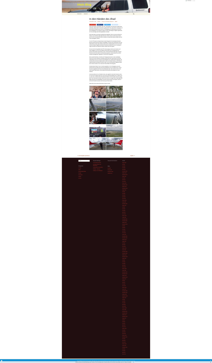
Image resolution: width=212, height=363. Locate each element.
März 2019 (124, 285)
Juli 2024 (123, 191)
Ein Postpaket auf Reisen (83, 155)
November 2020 (124, 253)
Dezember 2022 (124, 219)
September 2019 (124, 277)
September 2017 (124, 316)
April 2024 (123, 196)
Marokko (79, 173)
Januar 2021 (124, 249)
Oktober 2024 (124, 186)
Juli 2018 (123, 299)
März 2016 (124, 333)
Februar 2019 (124, 287)
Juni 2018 (123, 301)
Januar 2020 (124, 270)
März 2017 (124, 326)
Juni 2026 (123, 166)
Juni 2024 (123, 193)
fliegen (111, 21)
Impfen (132, 155)
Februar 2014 (124, 343)
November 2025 (124, 171)
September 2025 (124, 174)
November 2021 (124, 237)
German (189, 0)
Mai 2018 (123, 302)
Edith (116, 21)
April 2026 (123, 169)
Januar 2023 (124, 217)
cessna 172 (104, 21)
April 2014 (123, 340)
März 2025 (124, 181)
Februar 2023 (124, 215)
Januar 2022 (124, 234)
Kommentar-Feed (110, 171)
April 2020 (123, 265)
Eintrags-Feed (110, 169)
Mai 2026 (123, 167)
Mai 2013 (123, 350)
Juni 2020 (123, 261)
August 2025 (124, 176)
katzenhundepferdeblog (82, 171)
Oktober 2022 (124, 222)
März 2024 (124, 198)
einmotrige (108, 21)
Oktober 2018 (124, 294)
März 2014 (124, 342)
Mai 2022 (123, 229)
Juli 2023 (123, 207)
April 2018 (123, 304)
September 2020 (124, 256)
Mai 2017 (123, 323)
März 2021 (124, 246)
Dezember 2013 (124, 347)
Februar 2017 (124, 328)
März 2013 (124, 354)
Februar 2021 (124, 248)
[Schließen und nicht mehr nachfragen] (210, 361)
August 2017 (124, 318)
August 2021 (124, 241)
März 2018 (124, 306)
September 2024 (124, 188)
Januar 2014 (124, 345)
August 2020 (124, 258)
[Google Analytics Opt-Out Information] (1, 361)
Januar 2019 (124, 289)
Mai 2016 (123, 330)
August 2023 (124, 205)
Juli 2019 (123, 280)
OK (133, 362)
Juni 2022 (123, 227)
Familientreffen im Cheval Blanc (98, 167)
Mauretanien (80, 174)
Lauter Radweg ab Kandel (97, 162)
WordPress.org (110, 173)
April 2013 (123, 352)
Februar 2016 (124, 335)
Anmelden (109, 168)
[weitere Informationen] (119, 25)
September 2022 (124, 224)
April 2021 (123, 244)
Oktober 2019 (124, 275)
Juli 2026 (123, 164)
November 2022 (124, 220)
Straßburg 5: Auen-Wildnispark (97, 170)
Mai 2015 (123, 338)
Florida (99, 21)
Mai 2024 (123, 195)
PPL (113, 21)
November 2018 (124, 292)
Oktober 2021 (124, 239)
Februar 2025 (124, 183)
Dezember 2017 (124, 311)
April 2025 (123, 179)
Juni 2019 (123, 282)
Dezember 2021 (124, 236)
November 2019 (124, 273)
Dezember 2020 (124, 251)
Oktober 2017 (124, 314)
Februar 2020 (124, 268)
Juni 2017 (123, 321)
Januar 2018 (124, 309)
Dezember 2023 (124, 203)
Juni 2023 (123, 208)
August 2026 (124, 162)
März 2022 (124, 232)
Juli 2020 (123, 260)
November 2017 (124, 313)
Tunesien (79, 176)
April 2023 (123, 212)
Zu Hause (79, 178)
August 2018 (124, 297)
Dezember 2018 (124, 290)
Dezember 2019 (124, 272)
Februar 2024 (124, 200)
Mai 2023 (123, 210)
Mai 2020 (123, 263)
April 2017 (123, 325)
